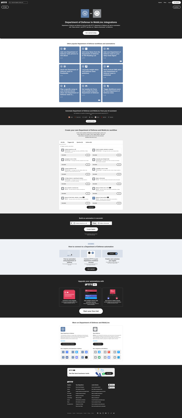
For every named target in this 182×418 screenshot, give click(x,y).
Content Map (69, 397)
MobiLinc (98, 22)
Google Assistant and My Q (81, 393)
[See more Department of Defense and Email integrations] (84, 352)
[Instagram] (103, 413)
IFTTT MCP (69, 393)
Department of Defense (77, 22)
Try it (88, 164)
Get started (176, 2)
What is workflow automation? (97, 393)
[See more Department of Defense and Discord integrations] (74, 357)
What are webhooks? (95, 397)
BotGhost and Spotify (80, 395)
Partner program (79, 413)
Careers (74, 413)
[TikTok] (111, 413)
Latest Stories (95, 385)
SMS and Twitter (79, 397)
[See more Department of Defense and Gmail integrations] (65, 357)
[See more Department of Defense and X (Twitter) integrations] (84, 357)
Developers (69, 413)
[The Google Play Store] (111, 388)
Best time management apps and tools (98, 391)
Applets (68, 391)
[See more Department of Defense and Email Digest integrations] (65, 352)
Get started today (91, 33)
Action (98, 179)
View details (64, 164)
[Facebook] (98, 413)
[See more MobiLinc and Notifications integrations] (97, 352)
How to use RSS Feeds (96, 395)
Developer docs (70, 404)
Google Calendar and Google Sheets (82, 391)
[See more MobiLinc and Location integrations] (116, 352)
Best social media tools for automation (98, 406)
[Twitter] (108, 413)
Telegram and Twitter (79, 404)
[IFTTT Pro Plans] (110, 188)
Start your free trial (91, 311)
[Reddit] (114, 413)
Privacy (89, 413)
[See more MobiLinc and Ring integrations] (116, 357)
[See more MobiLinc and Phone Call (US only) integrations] (107, 357)
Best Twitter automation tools (97, 389)
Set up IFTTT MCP (91, 121)
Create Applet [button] (91, 229)
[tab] (62, 142)
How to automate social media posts (98, 404)
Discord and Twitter (79, 406)
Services (68, 387)
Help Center (69, 395)
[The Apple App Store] (111, 385)
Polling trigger (68, 160)
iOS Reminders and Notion (80, 399)
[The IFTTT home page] (4, 2)
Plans (165, 2)
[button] (91, 269)
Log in (169, 2)
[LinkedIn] (100, 413)
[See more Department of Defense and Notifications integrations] (74, 352)
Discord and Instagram (80, 387)
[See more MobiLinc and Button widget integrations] (107, 352)
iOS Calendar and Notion (80, 389)
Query (98, 189)
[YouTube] (106, 413)
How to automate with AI (96, 387)
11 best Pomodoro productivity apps (98, 399)
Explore (160, 2)
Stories (68, 389)
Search (68, 399)
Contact (85, 413)
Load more (91, 207)
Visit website (63, 340)
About (92, 413)
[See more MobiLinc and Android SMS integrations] (97, 357)
